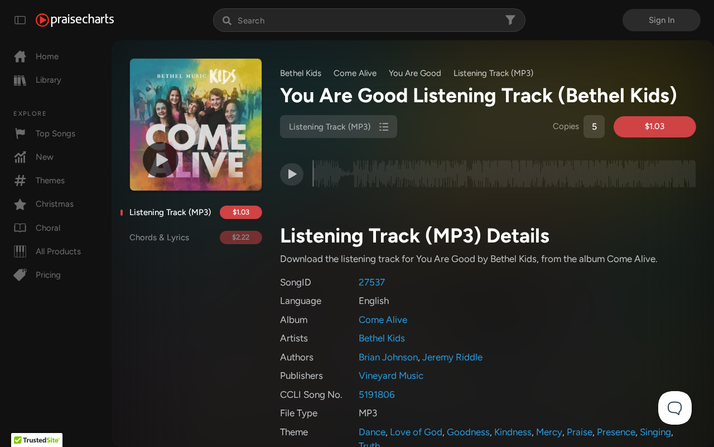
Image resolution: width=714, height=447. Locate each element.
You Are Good (415, 73)
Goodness (468, 432)
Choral (48, 228)
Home (47, 56)
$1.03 (241, 212)
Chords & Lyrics (159, 237)
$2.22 (240, 237)
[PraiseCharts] (75, 20)
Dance (372, 432)
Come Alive (355, 73)
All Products (58, 251)
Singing (655, 432)
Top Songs (55, 134)
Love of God (416, 432)
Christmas (55, 204)
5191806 (377, 394)
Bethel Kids (300, 73)
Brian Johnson (388, 357)
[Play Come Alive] (160, 160)
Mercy (549, 432)
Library (48, 80)
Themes (50, 180)
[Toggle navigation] (20, 20)
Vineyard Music (391, 375)
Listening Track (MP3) (170, 212)
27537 (372, 282)
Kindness (513, 432)
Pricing (48, 275)
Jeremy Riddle (452, 357)
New (45, 157)
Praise (579, 432)
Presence (616, 432)
